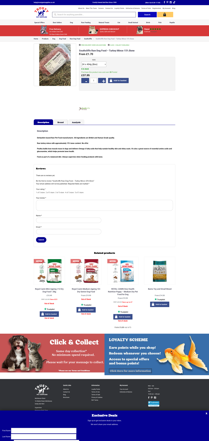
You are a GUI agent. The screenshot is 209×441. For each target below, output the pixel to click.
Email (39, 227)
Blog (173, 8)
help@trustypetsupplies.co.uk (44, 2)
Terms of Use (95, 392)
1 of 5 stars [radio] (40, 192)
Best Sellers (57, 23)
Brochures (66, 397)
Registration (156, 8)
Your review (41, 198)
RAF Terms (94, 400)
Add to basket (120, 80)
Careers (101, 8)
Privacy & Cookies (96, 397)
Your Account (124, 389)
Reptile (172, 23)
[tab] (43, 122)
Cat (119, 23)
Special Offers (39, 23)
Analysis (76, 122)
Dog (71, 23)
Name (39, 216)
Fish (159, 23)
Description (43, 122)
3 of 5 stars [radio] (59, 192)
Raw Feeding (86, 23)
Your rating (41, 189)
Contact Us (109, 8)
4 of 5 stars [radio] (69, 192)
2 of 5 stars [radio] (50, 192)
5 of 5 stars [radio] (79, 192)
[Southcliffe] (84, 109)
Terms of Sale (146, 8)
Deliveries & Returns (133, 8)
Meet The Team (91, 8)
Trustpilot (153, 31)
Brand (60, 122)
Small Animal (133, 23)
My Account (167, 8)
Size (94, 60)
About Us (81, 8)
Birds (148, 23)
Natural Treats (104, 23)
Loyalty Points (119, 8)
